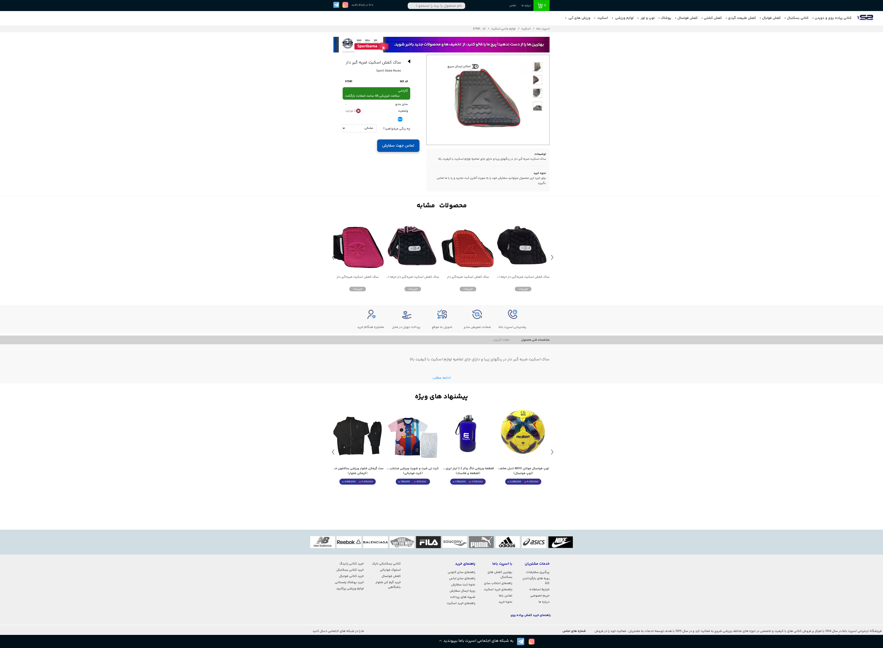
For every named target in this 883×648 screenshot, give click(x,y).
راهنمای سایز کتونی (461, 572)
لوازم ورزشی (624, 18)
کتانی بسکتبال (797, 18)
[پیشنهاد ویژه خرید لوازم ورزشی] (441, 397)
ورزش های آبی (579, 18)
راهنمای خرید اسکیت (498, 589)
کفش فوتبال (771, 18)
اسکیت (602, 18)
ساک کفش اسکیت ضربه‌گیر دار (468, 277)
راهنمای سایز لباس (462, 578)
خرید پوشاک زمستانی (349, 582)
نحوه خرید (505, 602)
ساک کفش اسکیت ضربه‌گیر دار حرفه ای (523, 277)
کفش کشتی (713, 18)
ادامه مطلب (442, 378)
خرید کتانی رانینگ (351, 563)
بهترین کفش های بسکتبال (499, 575)
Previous (333, 257)
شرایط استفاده (539, 589)
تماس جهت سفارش (398, 146)
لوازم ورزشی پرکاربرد (350, 588)
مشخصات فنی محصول (535, 340)
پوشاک (666, 18)
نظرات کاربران (501, 340)
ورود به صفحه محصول (523, 490)
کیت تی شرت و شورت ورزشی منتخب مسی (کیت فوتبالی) (413, 471)
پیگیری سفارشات (538, 572)
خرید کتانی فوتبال (351, 576)
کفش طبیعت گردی (742, 18)
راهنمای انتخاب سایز (498, 583)
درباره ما (526, 5)
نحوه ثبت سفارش (463, 584)
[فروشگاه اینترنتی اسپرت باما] (865, 18)
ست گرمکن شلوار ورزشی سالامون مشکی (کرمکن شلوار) (358, 471)
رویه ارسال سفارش (462, 590)
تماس (512, 5)
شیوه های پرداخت (462, 597)
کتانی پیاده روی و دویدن (833, 18)
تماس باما (505, 595)
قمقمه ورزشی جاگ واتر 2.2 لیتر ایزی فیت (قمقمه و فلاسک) (468, 471)
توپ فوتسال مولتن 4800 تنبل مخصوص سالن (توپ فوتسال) (523, 471)
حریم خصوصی (540, 595)
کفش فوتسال (687, 18)
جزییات (523, 289)
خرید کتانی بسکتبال (350, 570)
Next (552, 257)
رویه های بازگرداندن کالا (536, 581)
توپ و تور (647, 18)
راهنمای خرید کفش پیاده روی (530, 615)
